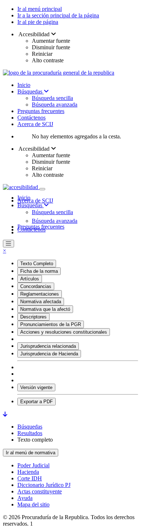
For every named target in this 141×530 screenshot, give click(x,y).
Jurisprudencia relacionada (48, 346)
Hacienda (28, 472)
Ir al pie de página (37, 22)
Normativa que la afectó (45, 309)
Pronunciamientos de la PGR (50, 324)
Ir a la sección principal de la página (58, 15)
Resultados (29, 433)
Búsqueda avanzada (54, 104)
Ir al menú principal (39, 9)
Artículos (29, 278)
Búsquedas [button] (30, 205)
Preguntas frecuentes (40, 111)
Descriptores (33, 317)
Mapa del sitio (33, 504)
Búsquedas (30, 91)
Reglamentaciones (39, 294)
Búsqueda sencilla (52, 98)
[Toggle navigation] (42, 189)
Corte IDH (29, 478)
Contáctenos (31, 117)
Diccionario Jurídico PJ (43, 485)
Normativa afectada (40, 301)
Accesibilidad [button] (34, 34)
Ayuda (25, 498)
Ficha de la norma (39, 271)
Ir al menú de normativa (30, 452)
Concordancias (35, 286)
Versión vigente (36, 387)
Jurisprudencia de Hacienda (49, 353)
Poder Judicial (33, 465)
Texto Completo (36, 263)
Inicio (23, 85)
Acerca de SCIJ (35, 124)
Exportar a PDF (36, 401)
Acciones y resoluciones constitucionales (63, 332)
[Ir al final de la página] (5, 414)
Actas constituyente (39, 491)
